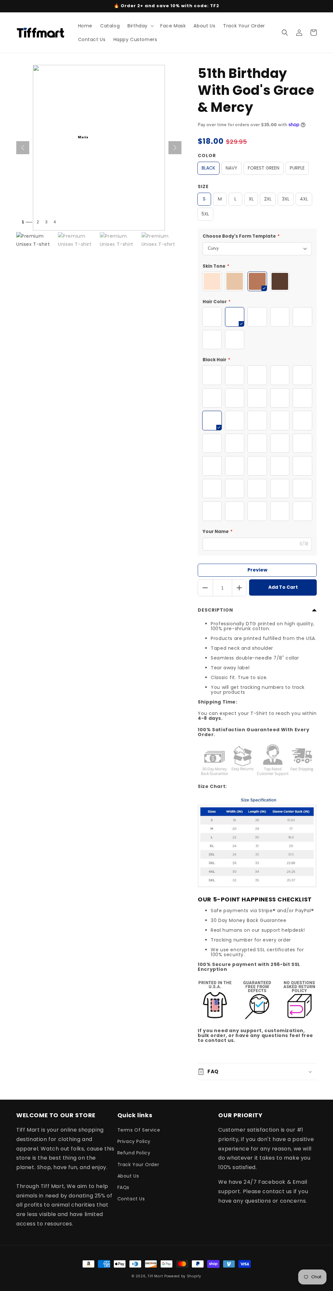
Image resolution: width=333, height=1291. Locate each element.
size (203, 186)
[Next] (174, 147)
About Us (128, 1176)
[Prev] (22, 147)
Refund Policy (134, 1153)
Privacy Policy (134, 1141)
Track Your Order (138, 1164)
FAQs (123, 1187)
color (207, 155)
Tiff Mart (155, 1276)
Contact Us (131, 1198)
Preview (257, 570)
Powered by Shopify (182, 1276)
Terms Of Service (138, 1130)
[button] (140, 26)
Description (215, 610)
